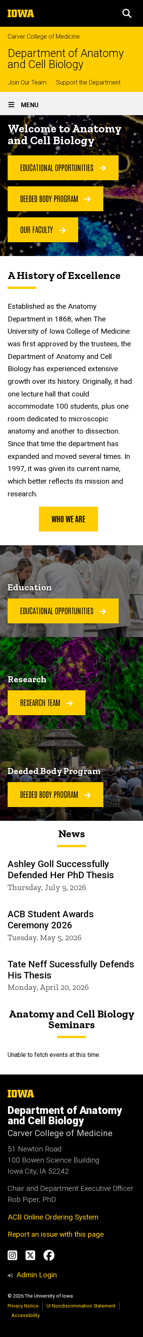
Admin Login (36, 1274)
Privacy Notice (23, 1306)
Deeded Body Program (50, 198)
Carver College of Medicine (44, 36)
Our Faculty (37, 229)
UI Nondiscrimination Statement (81, 1306)
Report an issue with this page (56, 1234)
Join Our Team (27, 82)
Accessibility (25, 1315)
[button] (127, 13)
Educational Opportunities (57, 167)
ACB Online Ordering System (53, 1217)
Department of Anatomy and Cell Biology (66, 59)
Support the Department (88, 82)
